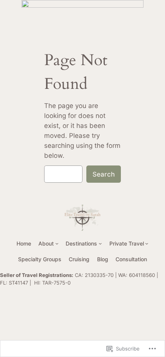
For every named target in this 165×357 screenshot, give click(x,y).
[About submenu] (57, 243)
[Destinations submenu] (100, 243)
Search (103, 174)
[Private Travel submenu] (146, 243)
